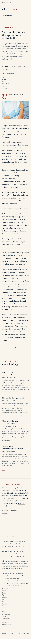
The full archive (10, 510)
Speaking (4, 597)
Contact (4, 604)
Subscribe (7, 15)
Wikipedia (4, 612)
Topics (4, 595)
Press (3, 599)
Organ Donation (10, 73)
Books (3, 606)
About (3, 601)
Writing (4, 590)
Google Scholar (6, 614)
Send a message (6, 624)
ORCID (4, 616)
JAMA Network (6, 618)
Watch (4, 592)
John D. (9, 9)
